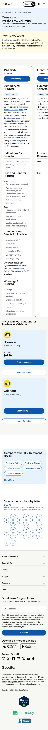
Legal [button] (4, 590)
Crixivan (26, 40)
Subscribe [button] (33, 633)
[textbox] (24, 609)
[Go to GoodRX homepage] (8, 4)
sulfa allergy (17, 141)
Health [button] (5, 570)
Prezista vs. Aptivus (13, 463)
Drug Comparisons (24, 12)
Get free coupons (17, 78)
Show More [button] (9, 480)
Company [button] (6, 583)
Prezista (5, 40)
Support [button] (5, 576)
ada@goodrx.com (14, 682)
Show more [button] (7, 48)
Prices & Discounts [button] (10, 556)
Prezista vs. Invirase (13, 473)
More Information (24, 372)
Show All (7, 505)
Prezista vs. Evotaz (13, 468)
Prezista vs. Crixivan (32, 463)
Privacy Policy (39, 624)
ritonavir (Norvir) (14, 118)
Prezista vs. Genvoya (32, 468)
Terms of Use (13, 624)
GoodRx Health (7, 12)
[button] (29, 4)
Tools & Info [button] (7, 563)
